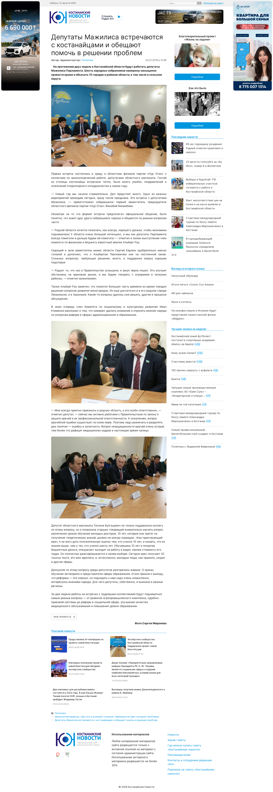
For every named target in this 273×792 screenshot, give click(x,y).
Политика (87, 60)
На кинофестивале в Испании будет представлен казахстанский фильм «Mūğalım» (193, 314)
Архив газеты (177, 740)
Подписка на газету (213, 3)
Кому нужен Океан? (183, 352)
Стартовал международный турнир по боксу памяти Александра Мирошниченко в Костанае (195, 417)
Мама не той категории (186, 404)
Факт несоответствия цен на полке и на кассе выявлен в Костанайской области (204, 204)
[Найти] (199, 3)
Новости (173, 734)
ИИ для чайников (182, 293)
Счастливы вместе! (183, 361)
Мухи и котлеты (181, 301)
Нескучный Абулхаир (184, 275)
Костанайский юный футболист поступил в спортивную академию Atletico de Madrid (193, 340)
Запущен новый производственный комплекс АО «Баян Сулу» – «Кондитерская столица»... (193, 391)
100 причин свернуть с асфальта (191, 370)
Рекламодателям (179, 754)
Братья (175, 379)
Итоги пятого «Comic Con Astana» (192, 284)
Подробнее (197, 77)
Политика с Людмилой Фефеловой (193, 446)
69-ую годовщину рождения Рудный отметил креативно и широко (204, 148)
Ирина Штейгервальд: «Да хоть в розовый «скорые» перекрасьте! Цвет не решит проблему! (107, 716)
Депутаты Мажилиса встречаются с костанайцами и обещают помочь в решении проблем (106, 720)
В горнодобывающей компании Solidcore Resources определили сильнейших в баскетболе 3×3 (195, 246)
